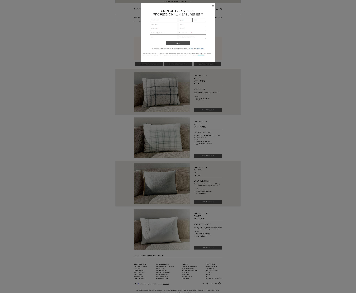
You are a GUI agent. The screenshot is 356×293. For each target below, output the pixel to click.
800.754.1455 (201, 55)
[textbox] (164, 20)
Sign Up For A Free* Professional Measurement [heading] (178, 12)
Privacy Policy (200, 48)
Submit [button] (178, 43)
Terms (191, 48)
